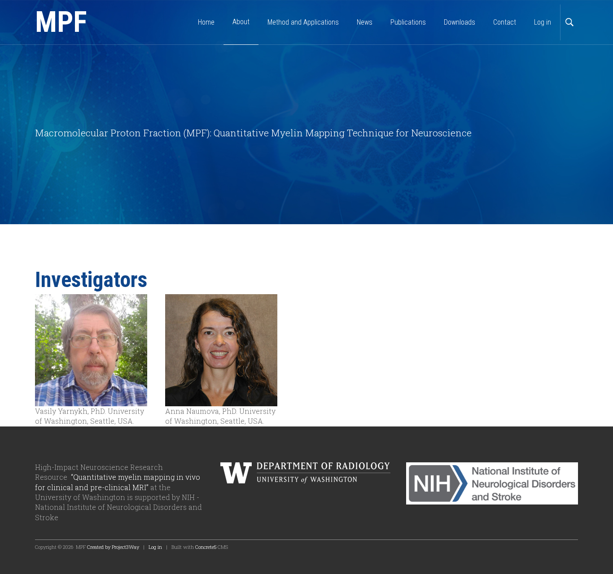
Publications (408, 22)
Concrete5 (205, 547)
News (364, 22)
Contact (504, 22)
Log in (542, 22)
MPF (61, 22)
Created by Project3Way (113, 547)
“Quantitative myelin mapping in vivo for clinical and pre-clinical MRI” (117, 481)
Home (206, 22)
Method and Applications (303, 22)
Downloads (459, 22)
